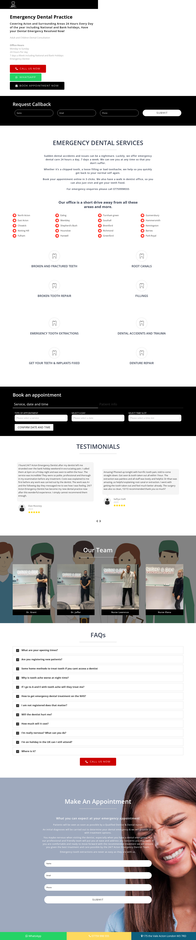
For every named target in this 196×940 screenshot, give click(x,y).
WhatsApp (35, 936)
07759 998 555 (100, 936)
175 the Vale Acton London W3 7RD (164, 936)
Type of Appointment (26, 413)
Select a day (78, 413)
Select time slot (137, 413)
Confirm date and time (34, 427)
